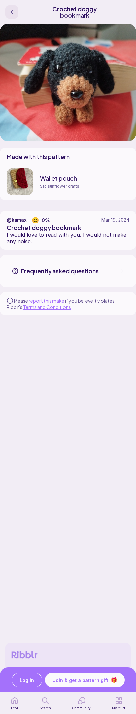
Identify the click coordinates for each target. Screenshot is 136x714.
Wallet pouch (58, 178)
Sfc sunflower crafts (59, 186)
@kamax (17, 220)
